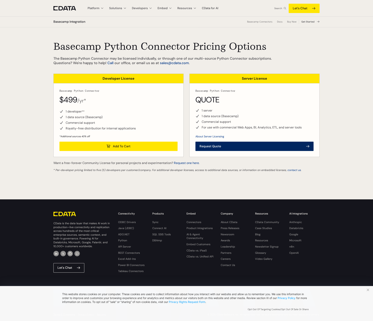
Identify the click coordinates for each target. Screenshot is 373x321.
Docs (279, 21)
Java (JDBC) (126, 228)
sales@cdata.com (174, 63)
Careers (226, 259)
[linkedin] (56, 253)
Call (110, 63)
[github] (70, 253)
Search (278, 8)
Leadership (228, 246)
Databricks (296, 228)
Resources (261, 240)
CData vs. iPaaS (196, 250)
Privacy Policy (286, 298)
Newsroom (227, 234)
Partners (226, 253)
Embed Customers (198, 244)
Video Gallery (263, 259)
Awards (225, 240)
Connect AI (159, 228)
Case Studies (263, 228)
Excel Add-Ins (127, 259)
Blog (258, 234)
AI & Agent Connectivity (194, 236)
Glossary (260, 253)
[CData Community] (77, 253)
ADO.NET (124, 234)
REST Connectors (129, 253)
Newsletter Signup (267, 246)
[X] (63, 253)
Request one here (186, 163)
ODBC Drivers (127, 222)
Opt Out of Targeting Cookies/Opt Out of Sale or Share (278, 309)
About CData (229, 222)
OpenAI (294, 253)
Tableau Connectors (131, 271)
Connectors (193, 222)
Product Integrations (199, 228)
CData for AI (210, 8)
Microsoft (295, 240)
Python (122, 240)
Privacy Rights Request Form (187, 302)
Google (293, 234)
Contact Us (228, 265)
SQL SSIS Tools (161, 234)
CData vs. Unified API (199, 256)
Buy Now (291, 21)
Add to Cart (121, 146)
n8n (291, 246)
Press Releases (230, 228)
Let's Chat (300, 8)
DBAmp (157, 240)
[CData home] (67, 8)
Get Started (308, 21)
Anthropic (295, 222)
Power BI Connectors (131, 265)
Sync (155, 222)
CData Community (267, 222)
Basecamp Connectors (259, 21)
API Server (124, 246)
